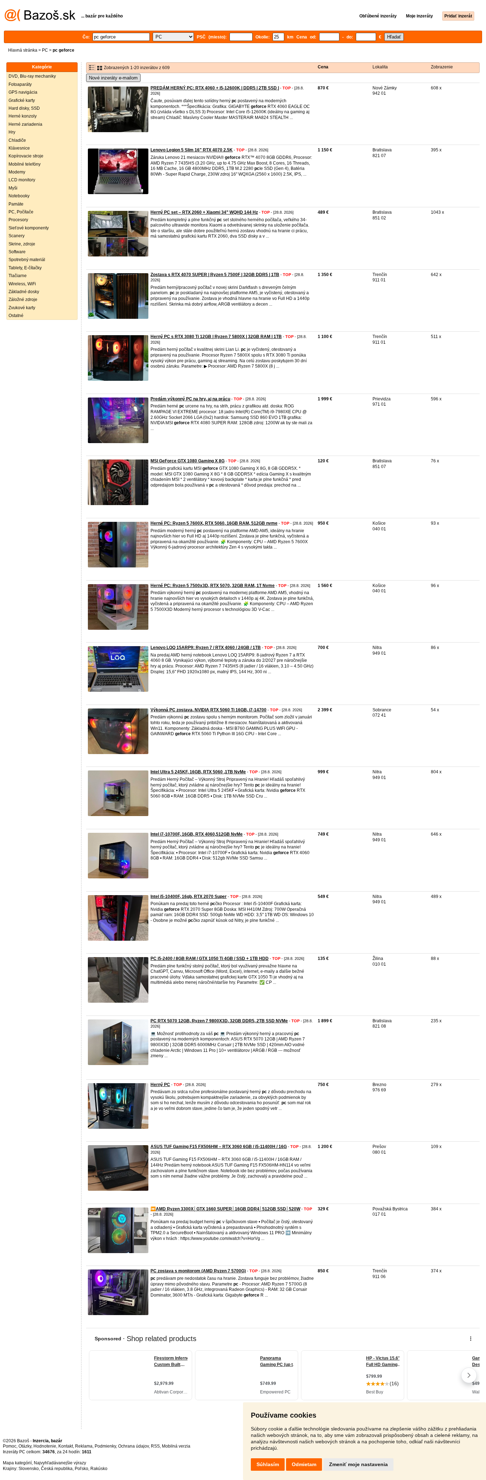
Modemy (17, 172)
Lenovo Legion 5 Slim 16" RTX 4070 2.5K (191, 149)
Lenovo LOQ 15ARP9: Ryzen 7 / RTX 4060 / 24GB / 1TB (205, 647)
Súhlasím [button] (268, 1464)
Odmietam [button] (304, 1464)
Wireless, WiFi (22, 283)
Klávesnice (19, 148)
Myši (13, 188)
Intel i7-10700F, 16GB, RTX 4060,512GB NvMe (196, 834)
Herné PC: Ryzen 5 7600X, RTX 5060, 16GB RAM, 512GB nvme (214, 523)
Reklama (84, 1446)
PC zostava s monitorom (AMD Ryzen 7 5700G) (198, 1270)
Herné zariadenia (25, 124)
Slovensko (29, 1468)
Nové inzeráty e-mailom (113, 78)
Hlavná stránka (22, 50)
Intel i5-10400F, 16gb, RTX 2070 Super (188, 896)
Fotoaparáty (20, 84)
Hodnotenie (44, 1446)
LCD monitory (22, 179)
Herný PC (160, 1084)
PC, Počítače (21, 211)
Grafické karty (22, 100)
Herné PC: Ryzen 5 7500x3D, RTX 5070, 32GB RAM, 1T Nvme (212, 585)
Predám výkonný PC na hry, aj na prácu (190, 398)
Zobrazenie (442, 66)
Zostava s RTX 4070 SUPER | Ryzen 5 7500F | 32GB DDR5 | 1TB (214, 274)
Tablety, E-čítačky (25, 267)
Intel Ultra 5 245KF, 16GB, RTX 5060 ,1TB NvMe (198, 771)
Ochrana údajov (133, 1446)
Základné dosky (24, 291)
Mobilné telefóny (25, 164)
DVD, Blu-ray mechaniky (32, 76)
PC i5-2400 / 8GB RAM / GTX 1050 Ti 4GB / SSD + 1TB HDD (209, 958)
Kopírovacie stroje (26, 156)
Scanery (17, 235)
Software (17, 251)
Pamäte (16, 204)
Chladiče (17, 140)
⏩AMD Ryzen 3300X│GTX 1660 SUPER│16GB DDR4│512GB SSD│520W (225, 1208)
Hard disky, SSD (24, 108)
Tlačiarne (18, 275)
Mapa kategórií (17, 1462)
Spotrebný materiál (27, 259)
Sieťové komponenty (29, 227)
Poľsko (81, 1468)
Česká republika (57, 1468)
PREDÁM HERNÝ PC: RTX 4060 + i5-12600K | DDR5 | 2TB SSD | (214, 87)
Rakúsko (98, 1468)
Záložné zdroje (23, 299)
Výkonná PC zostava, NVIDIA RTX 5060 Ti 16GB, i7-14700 (208, 709)
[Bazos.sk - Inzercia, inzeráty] (40, 19)
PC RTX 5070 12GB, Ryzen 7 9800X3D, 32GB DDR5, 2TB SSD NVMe (219, 1020)
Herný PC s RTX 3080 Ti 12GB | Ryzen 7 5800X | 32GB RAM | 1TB (216, 336)
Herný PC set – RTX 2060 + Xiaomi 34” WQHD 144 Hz (204, 212)
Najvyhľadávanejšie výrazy (60, 1462)
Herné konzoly (23, 116)
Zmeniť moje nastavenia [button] (358, 1464)
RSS (155, 1446)
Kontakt (65, 1446)
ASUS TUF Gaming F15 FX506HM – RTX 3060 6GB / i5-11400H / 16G (218, 1146)
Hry (12, 132)
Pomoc (9, 1446)
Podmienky (105, 1446)
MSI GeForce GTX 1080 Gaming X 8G (187, 460)
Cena (323, 66)
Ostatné (16, 315)
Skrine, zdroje (22, 244)
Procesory (18, 219)
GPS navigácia (23, 92)
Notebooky (19, 195)
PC (45, 50)
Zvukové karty (22, 307)
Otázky (25, 1446)
